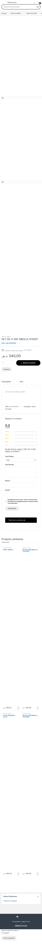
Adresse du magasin (10, 901)
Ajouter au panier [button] (17, 708)
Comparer (28, 350)
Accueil (4, 13)
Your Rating (9, 456)
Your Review (9, 464)
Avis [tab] (21, 382)
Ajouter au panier (29, 363)
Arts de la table (16, 13)
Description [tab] (6, 382)
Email (7, 490)
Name (7, 481)
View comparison (9, 938)
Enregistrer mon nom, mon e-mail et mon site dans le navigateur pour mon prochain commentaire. (23, 501)
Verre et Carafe (32, 13)
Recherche (37, 6)
